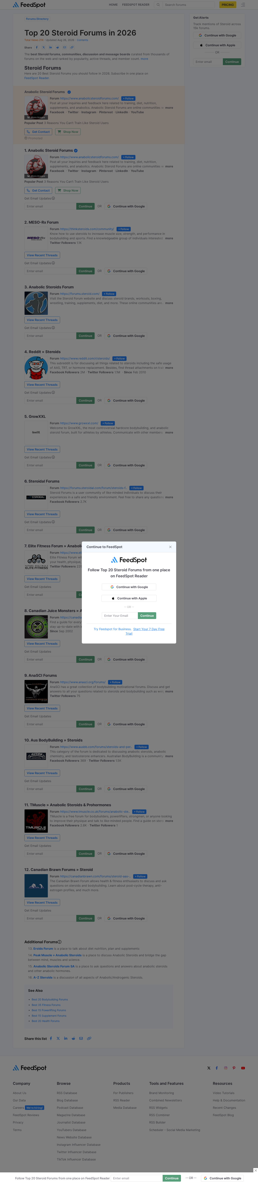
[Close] (170, 547)
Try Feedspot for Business (112, 629)
